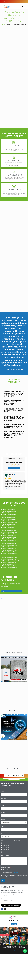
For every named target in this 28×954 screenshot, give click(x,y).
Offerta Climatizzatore (14, 653)
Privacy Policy (15, 872)
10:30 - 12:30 (6, 845)
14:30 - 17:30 (6, 849)
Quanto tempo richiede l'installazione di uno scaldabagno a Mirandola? (12, 402)
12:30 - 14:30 (6, 847)
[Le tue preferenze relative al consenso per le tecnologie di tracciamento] (1, 715)
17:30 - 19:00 (6, 852)
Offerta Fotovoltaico (14, 769)
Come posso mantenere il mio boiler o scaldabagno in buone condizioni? (13, 426)
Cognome (3, 798)
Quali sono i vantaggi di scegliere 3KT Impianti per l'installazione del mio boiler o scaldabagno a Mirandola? (13, 434)
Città (2, 826)
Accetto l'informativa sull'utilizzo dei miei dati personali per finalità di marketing (15, 876)
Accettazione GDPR (6, 867)
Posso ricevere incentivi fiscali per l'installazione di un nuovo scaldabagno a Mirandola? (14, 418)
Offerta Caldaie (14, 711)
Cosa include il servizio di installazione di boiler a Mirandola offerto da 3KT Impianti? (13, 394)
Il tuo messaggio (5, 855)
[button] (22, 6)
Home (3, 24)
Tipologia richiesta (5, 833)
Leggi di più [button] (8, 488)
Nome (2, 791)
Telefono (3, 812)
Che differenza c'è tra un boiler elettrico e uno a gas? (13, 410)
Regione (3, 819)
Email (2, 805)
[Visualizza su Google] (6, 475)
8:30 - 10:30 (5, 843)
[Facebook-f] (2, 909)
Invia (3, 880)
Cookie (14, 950)
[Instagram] (5, 909)
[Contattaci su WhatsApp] (25, 951)
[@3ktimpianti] (10, 917)
